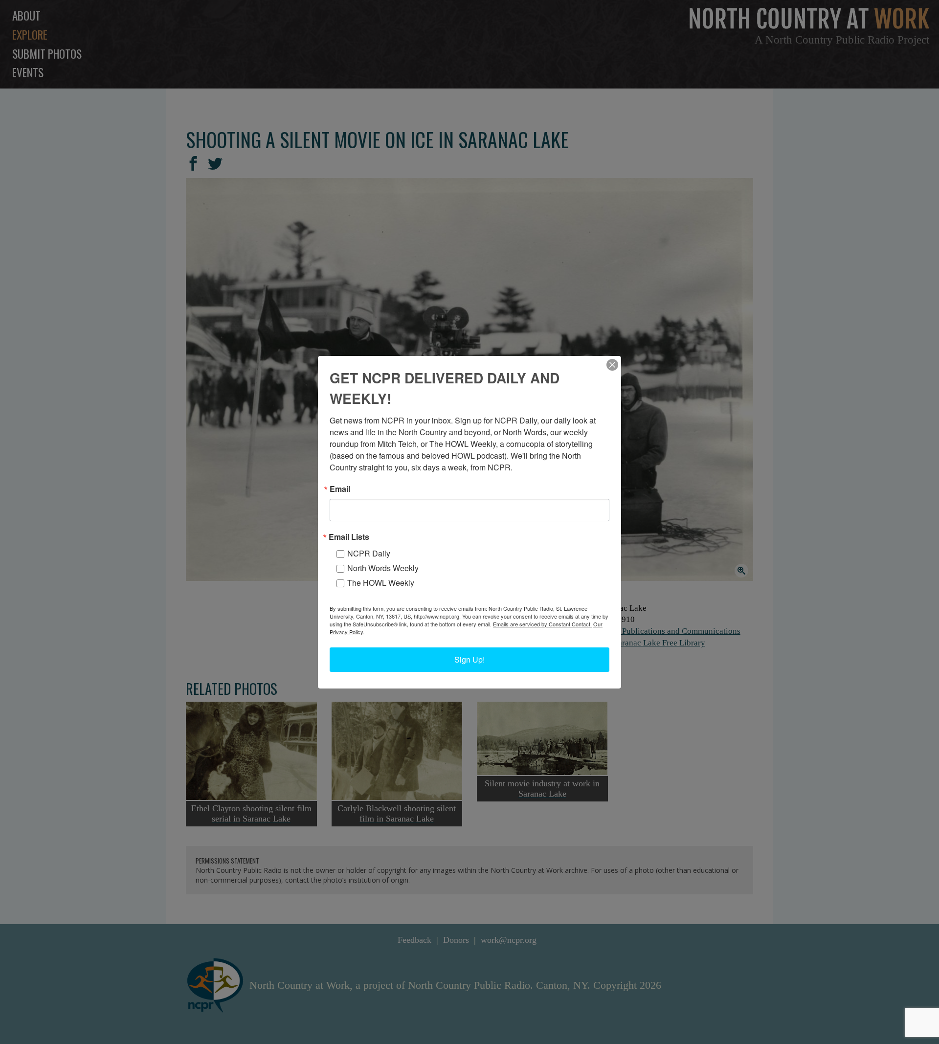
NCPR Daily (368, 553)
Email (340, 489)
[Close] (612, 365)
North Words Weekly (383, 568)
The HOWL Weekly (380, 582)
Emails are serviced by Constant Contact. (542, 624)
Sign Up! (469, 659)
